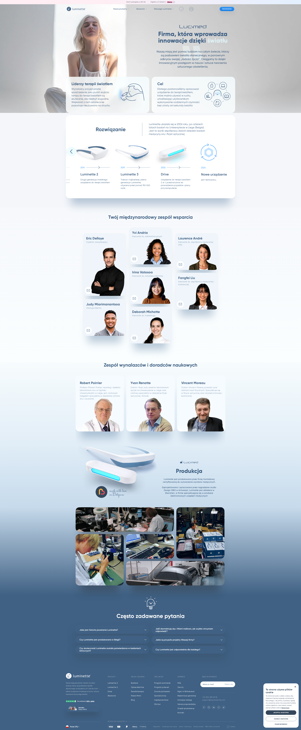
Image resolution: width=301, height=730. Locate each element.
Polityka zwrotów (198, 726)
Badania (134, 683)
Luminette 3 (113, 683)
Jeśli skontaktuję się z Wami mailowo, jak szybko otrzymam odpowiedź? (184, 630)
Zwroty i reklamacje (185, 726)
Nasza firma (136, 696)
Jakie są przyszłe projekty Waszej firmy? (175, 640)
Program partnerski (162, 683)
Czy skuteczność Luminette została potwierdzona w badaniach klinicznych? (110, 649)
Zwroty (181, 687)
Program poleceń (161, 687)
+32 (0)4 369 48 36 (209, 697)
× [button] (295, 687)
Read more (285, 708)
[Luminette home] (83, 676)
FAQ (179, 683)
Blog (133, 700)
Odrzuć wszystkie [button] (281, 719)
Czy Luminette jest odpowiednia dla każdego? (178, 649)
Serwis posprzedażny (187, 704)
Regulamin (156, 726)
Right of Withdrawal (186, 691)
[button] (71, 151)
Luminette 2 (113, 687)
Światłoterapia (137, 691)
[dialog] (281, 705)
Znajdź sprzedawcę (186, 708)
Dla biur (157, 704)
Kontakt (181, 713)
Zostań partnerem (162, 691)
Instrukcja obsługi (185, 700)
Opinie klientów (137, 687)
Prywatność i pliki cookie (169, 726)
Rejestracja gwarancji (187, 696)
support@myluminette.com (213, 700)
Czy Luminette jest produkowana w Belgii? (100, 639)
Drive (110, 691)
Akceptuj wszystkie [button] (281, 712)
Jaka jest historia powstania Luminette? (98, 630)
